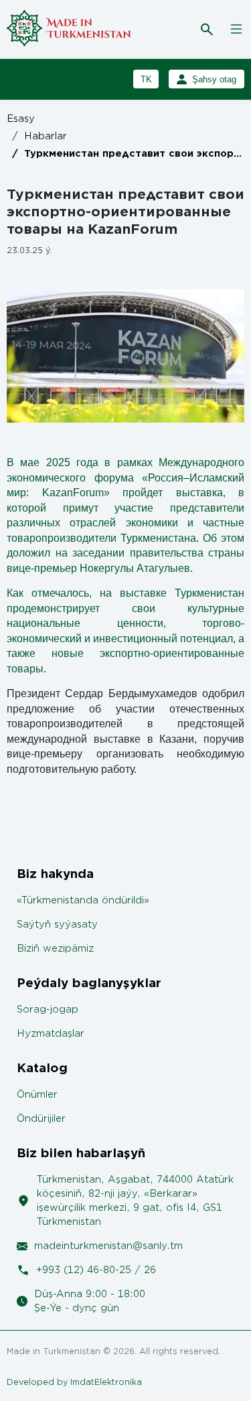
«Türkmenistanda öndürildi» (83, 900)
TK (146, 79)
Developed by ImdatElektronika (74, 1382)
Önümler (37, 1094)
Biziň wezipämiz (55, 948)
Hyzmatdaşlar (50, 1033)
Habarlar (39, 136)
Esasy (21, 119)
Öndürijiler (41, 1118)
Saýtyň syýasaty (57, 924)
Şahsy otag (214, 79)
